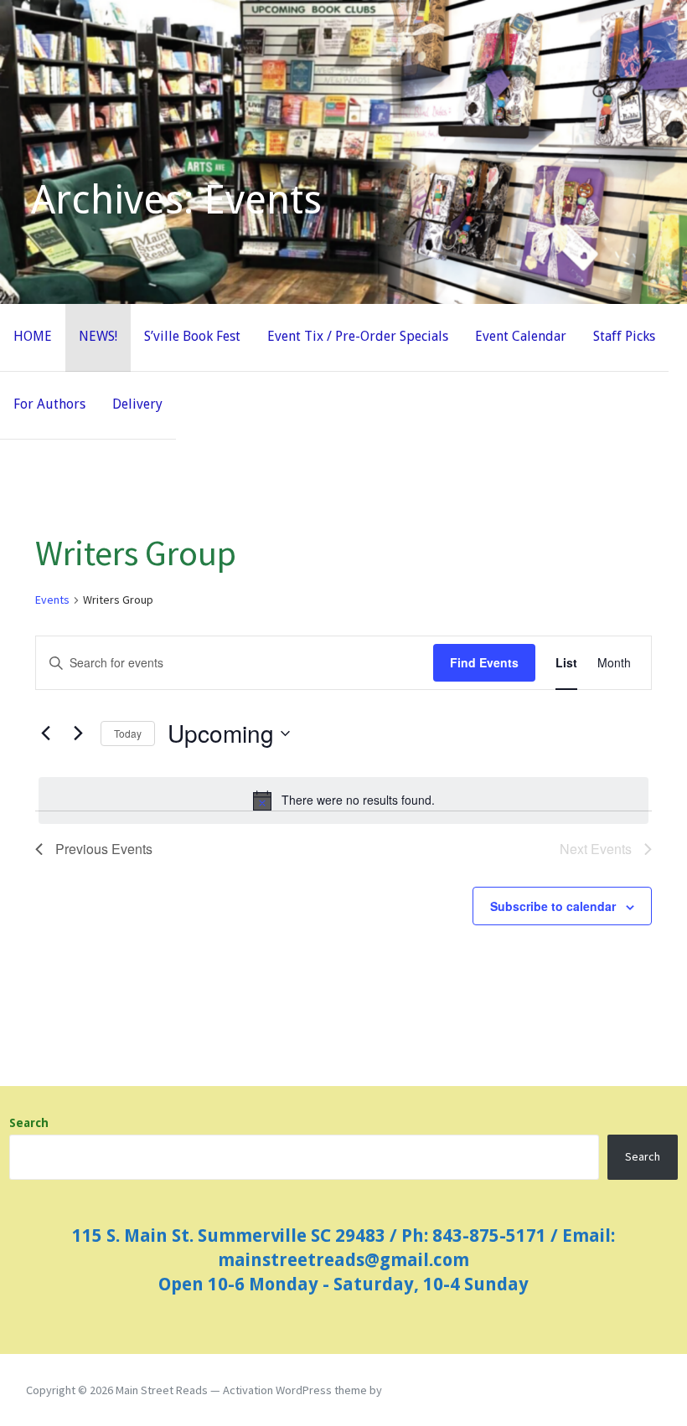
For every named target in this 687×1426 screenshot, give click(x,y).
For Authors (49, 404)
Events (52, 599)
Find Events (484, 662)
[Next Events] (78, 733)
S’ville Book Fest (192, 336)
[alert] (343, 800)
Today (128, 733)
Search (29, 1123)
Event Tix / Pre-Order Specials (357, 336)
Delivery (137, 404)
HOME (32, 336)
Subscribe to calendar (553, 906)
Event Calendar (520, 336)
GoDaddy (408, 1390)
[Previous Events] (45, 733)
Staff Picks (624, 336)
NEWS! (98, 336)
